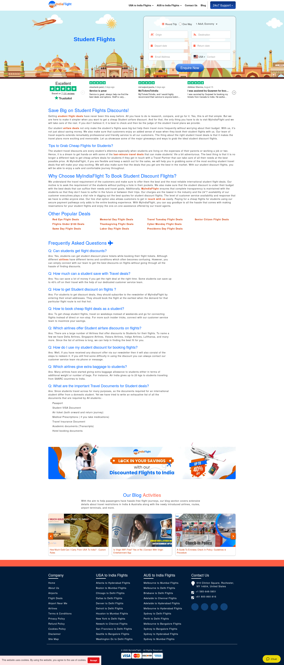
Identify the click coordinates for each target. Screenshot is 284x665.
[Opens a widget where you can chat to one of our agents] (271, 659)
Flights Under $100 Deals (68, 224)
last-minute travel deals (129, 154)
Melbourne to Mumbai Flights (161, 582)
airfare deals (71, 128)
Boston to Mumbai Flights (111, 588)
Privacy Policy (56, 618)
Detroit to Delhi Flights (109, 608)
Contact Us (191, 5)
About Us (53, 588)
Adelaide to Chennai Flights (160, 598)
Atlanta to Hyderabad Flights (113, 582)
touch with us (157, 199)
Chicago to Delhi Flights (110, 593)
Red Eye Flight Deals (65, 219)
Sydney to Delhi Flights (157, 613)
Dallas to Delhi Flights (109, 598)
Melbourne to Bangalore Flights (162, 623)
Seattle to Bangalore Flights (112, 634)
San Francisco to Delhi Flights (114, 628)
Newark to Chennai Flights (112, 623)
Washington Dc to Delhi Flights (114, 639)
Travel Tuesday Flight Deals (165, 219)
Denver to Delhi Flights (109, 603)
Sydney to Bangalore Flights (160, 628)
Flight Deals (55, 598)
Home (51, 582)
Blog (203, 5)
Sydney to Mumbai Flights (159, 639)
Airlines (52, 608)
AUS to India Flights (168, 5)
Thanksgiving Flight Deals (117, 224)
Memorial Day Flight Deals (116, 219)
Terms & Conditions (60, 613)
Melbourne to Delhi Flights (159, 588)
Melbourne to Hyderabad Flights (163, 608)
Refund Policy (56, 623)
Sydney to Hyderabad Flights (161, 634)
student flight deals (70, 116)
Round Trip (171, 24)
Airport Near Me (57, 603)
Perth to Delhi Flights (156, 618)
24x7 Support (222, 5)
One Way (187, 24)
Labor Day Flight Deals (114, 228)
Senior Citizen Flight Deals (212, 219)
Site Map (53, 639)
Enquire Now (189, 67)
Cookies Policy (57, 628)
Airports (53, 593)
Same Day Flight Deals (66, 228)
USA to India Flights (140, 5)
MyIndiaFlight (150, 188)
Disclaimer (55, 634)
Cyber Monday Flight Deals (164, 224)
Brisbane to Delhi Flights (158, 593)
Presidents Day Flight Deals (165, 228)
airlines (64, 259)
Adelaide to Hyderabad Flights (162, 603)
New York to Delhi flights (110, 618)
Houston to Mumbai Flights (112, 613)
